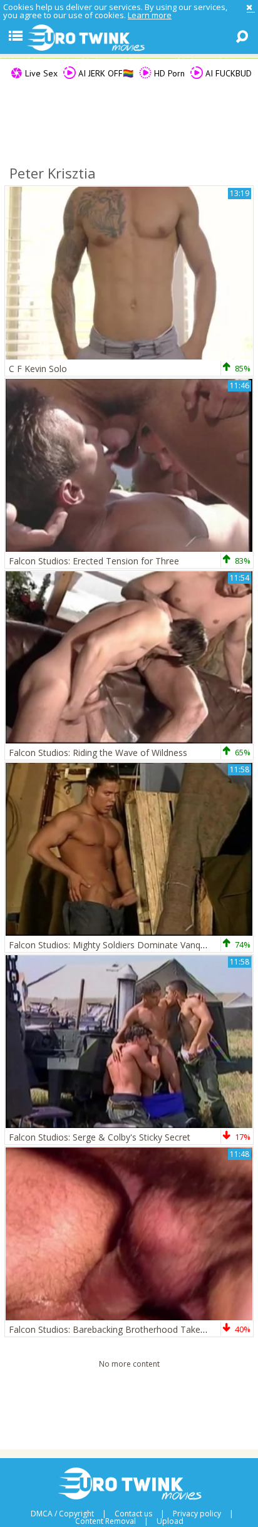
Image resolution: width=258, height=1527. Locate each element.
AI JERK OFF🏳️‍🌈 (104, 73)
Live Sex (40, 73)
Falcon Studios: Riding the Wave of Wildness (98, 752)
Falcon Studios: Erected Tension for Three (94, 561)
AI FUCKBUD (227, 73)
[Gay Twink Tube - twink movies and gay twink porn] (129, 38)
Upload (170, 1521)
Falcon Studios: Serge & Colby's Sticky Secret (99, 1137)
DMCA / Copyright (62, 1514)
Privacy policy (197, 1514)
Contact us (133, 1514)
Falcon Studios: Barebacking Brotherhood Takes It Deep (123, 1329)
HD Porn (168, 73)
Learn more (150, 15)
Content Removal (105, 1521)
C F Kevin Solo (38, 369)
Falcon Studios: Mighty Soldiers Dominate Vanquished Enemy (133, 945)
